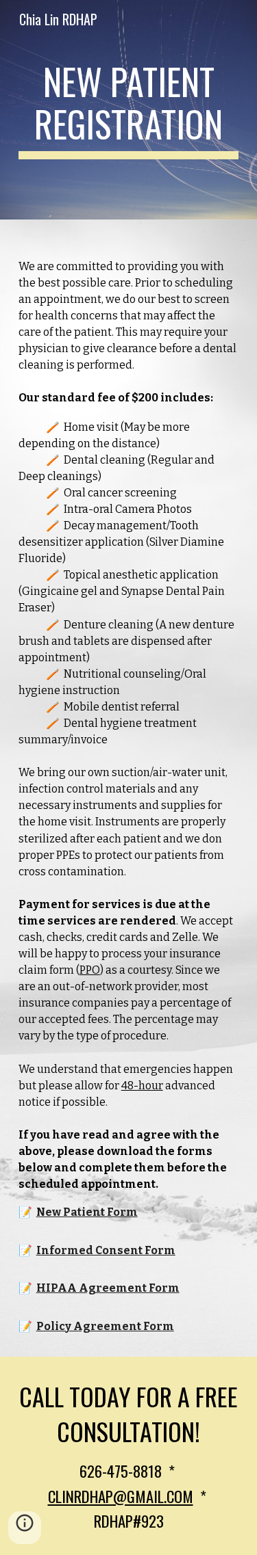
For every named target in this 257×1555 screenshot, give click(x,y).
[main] (129, 110)
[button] (24, 1527)
